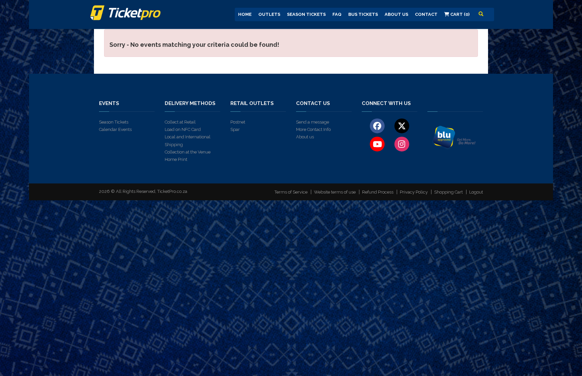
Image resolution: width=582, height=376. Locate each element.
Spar (235, 129)
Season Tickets (306, 14)
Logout (476, 192)
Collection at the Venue (188, 152)
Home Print (176, 159)
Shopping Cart (448, 192)
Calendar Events (115, 129)
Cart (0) (459, 14)
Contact (426, 14)
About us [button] (396, 14)
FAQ (337, 14)
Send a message (312, 122)
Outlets (269, 14)
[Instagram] (401, 143)
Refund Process (377, 192)
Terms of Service (291, 192)
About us (305, 136)
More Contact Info (313, 129)
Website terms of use (335, 192)
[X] (401, 125)
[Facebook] (377, 125)
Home (245, 14)
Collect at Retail (180, 122)
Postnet (237, 122)
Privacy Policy (414, 192)
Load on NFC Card (183, 129)
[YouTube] (377, 143)
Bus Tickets (363, 14)
